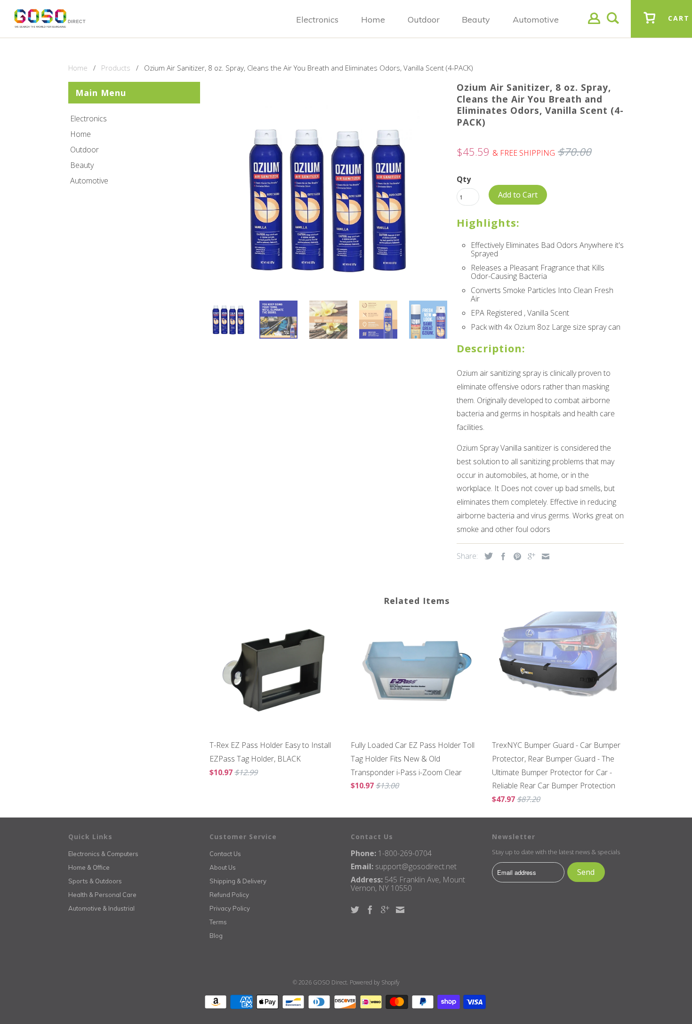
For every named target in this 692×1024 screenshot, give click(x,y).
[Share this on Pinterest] (515, 556)
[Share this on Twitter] (486, 556)
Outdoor (84, 149)
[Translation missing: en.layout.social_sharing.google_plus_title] (529, 556)
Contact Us (225, 853)
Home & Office (89, 867)
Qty (464, 179)
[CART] (650, 25)
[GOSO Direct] (50, 19)
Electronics (88, 118)
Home (80, 134)
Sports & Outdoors (95, 881)
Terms (218, 922)
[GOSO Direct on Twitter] (355, 909)
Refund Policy (229, 894)
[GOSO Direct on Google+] (385, 909)
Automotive (89, 180)
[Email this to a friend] (543, 556)
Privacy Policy (229, 908)
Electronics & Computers (103, 853)
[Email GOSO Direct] (400, 909)
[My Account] (594, 25)
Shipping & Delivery (237, 881)
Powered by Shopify (375, 982)
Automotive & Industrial (101, 908)
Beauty (82, 165)
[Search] (613, 25)
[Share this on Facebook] (501, 556)
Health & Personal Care (102, 894)
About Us (222, 867)
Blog (216, 935)
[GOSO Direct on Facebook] (370, 909)
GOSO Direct (330, 982)
